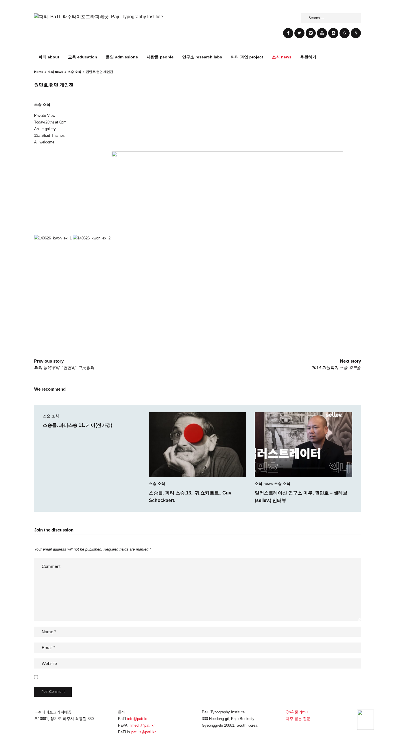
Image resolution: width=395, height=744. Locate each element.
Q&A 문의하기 (298, 712)
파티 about (48, 57)
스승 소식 (42, 104)
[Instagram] (333, 33)
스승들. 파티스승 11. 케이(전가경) (77, 425)
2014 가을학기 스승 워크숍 (336, 364)
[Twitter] (299, 33)
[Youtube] (322, 33)
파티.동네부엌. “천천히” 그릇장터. (64, 364)
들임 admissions (122, 57)
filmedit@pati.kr (141, 725)
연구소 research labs (202, 57)
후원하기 (308, 57)
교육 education (82, 57)
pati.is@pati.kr (143, 732)
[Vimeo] (311, 33)
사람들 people (160, 57)
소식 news (281, 57)
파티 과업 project (247, 57)
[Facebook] (288, 33)
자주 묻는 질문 (298, 719)
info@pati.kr (137, 719)
